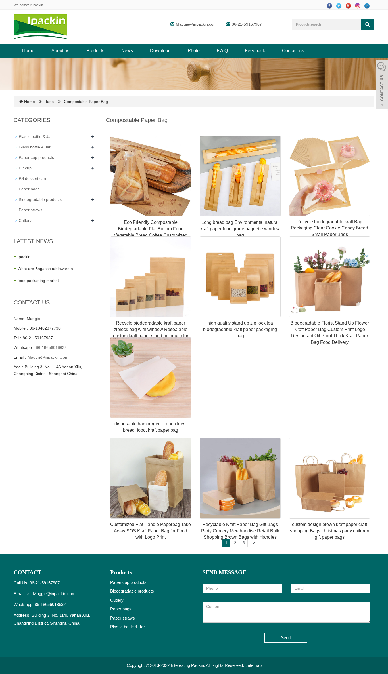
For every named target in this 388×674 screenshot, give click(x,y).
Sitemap (254, 665)
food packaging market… (40, 280)
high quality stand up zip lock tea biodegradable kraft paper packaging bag (240, 329)
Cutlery (25, 220)
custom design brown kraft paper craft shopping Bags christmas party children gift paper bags (329, 531)
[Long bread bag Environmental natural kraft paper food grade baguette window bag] (240, 176)
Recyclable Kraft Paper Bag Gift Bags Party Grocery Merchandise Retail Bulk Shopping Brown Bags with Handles (240, 531)
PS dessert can (32, 178)
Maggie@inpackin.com (196, 24)
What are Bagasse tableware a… (47, 268)
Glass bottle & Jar (35, 147)
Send (286, 637)
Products (95, 50)
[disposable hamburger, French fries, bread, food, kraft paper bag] (150, 377)
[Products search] (367, 24)
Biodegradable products (40, 199)
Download (160, 50)
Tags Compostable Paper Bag (76, 101)
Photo (194, 50)
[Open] (382, 85)
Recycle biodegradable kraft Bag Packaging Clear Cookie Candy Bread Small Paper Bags (329, 228)
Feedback (255, 50)
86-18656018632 (51, 347)
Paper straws (30, 210)
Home (28, 50)
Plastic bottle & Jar (35, 136)
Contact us (293, 50)
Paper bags (29, 189)
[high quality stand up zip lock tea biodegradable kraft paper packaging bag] (240, 276)
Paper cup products (36, 157)
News (127, 50)
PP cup (25, 168)
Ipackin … (27, 256)
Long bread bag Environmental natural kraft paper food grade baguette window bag (240, 229)
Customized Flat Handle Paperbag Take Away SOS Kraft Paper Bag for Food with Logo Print (150, 531)
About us (60, 50)
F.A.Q (222, 50)
